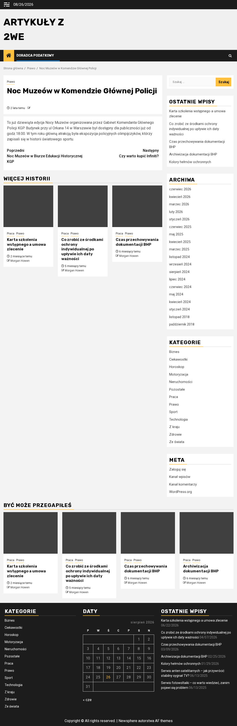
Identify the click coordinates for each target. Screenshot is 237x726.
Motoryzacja (178, 374)
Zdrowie (175, 434)
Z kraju (174, 427)
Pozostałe (177, 389)
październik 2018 (181, 324)
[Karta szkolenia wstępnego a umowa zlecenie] (28, 206)
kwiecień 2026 (179, 197)
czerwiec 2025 (180, 227)
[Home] (8, 56)
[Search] (230, 55)
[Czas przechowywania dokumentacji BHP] (137, 206)
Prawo (11, 81)
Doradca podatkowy (35, 56)
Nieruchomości (180, 382)
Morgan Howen (20, 260)
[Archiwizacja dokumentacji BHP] (207, 533)
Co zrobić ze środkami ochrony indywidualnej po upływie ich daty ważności (82, 249)
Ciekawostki (178, 359)
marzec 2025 (179, 249)
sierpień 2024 (179, 272)
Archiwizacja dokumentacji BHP (193, 154)
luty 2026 (176, 212)
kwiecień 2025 (179, 242)
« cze (87, 700)
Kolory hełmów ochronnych (190, 162)
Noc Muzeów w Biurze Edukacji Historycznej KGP (44, 156)
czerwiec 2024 (180, 287)
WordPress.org (180, 492)
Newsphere (127, 721)
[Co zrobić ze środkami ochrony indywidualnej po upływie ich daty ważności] (83, 206)
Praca (10, 233)
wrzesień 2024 (180, 264)
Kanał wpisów (179, 477)
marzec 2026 (179, 204)
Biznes (174, 352)
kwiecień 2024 (179, 302)
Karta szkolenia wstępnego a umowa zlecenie (26, 244)
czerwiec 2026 (180, 189)
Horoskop (176, 367)
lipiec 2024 (177, 279)
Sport (173, 412)
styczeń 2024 (179, 309)
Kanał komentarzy (183, 484)
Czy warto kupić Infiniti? (139, 153)
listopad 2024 (179, 257)
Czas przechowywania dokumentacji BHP (137, 242)
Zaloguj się (177, 469)
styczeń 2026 (179, 219)
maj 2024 (176, 294)
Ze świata (176, 442)
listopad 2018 (179, 317)
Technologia (178, 419)
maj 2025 (176, 234)
